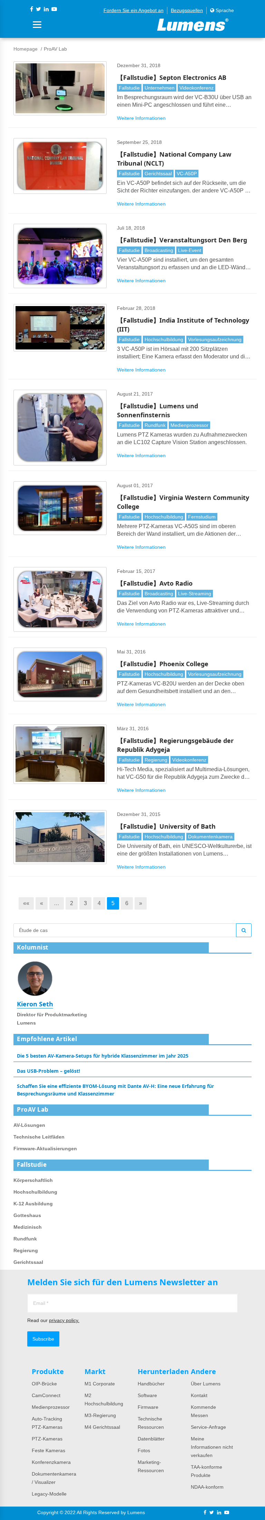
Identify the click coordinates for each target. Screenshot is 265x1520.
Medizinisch (27, 1227)
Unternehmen (160, 88)
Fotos (144, 1450)
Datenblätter (151, 1439)
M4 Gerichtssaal (102, 1427)
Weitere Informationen (141, 118)
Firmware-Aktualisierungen (45, 1148)
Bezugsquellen (187, 10)
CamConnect (46, 1395)
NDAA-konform (207, 1487)
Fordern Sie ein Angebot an (134, 10)
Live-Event (189, 250)
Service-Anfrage (208, 1427)
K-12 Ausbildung (33, 1203)
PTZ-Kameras (47, 1439)
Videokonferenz (196, 88)
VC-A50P (187, 173)
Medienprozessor (189, 425)
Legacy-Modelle (49, 1494)
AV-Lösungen (29, 1125)
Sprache (224, 10)
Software (147, 1395)
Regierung (156, 760)
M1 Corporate (100, 1383)
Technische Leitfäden (39, 1137)
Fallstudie (129, 88)
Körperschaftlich (33, 1180)
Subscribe (43, 1339)
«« (26, 903)
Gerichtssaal (158, 173)
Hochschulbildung (164, 339)
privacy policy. (64, 1320)
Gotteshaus (27, 1215)
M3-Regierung (100, 1415)
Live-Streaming (194, 593)
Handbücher (151, 1383)
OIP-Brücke (44, 1383)
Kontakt (199, 1395)
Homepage (25, 49)
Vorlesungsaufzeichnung (215, 339)
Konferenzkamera (51, 1462)
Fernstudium (202, 517)
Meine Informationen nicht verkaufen (212, 1447)
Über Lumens (205, 1383)
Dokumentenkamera (210, 836)
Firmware (148, 1407)
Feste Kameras (48, 1450)
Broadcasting (159, 250)
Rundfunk (155, 425)
